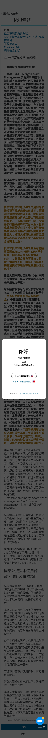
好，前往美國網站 (22, 375)
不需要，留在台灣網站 (22, 381)
